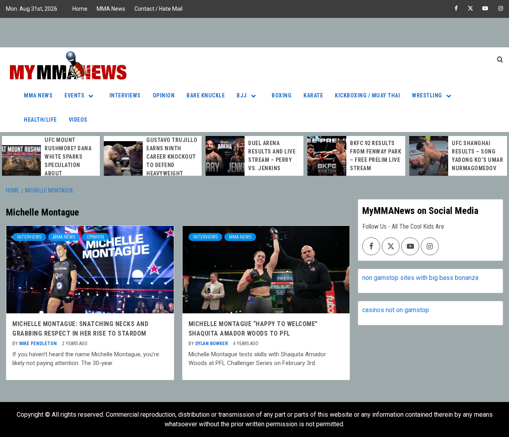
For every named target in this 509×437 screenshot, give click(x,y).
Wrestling (427, 95)
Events (74, 95)
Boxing (281, 95)
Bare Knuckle (206, 95)
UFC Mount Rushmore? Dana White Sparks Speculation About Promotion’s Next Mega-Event (70, 165)
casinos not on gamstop (395, 310)
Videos (78, 120)
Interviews (125, 95)
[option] (51, 165)
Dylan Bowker (212, 343)
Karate (313, 95)
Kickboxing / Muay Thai (367, 95)
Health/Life (40, 120)
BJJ (242, 95)
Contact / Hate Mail (158, 9)
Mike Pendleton (38, 343)
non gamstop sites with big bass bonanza (420, 278)
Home (79, 9)
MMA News (111, 9)
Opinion (164, 95)
